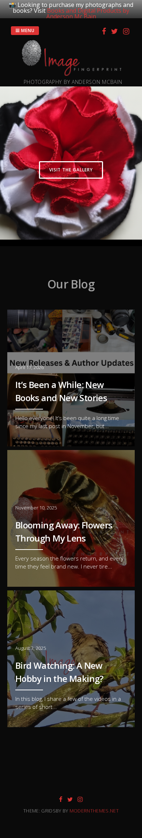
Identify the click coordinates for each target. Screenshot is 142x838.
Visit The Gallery (71, 170)
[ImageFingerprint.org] (73, 74)
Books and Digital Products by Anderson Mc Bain (88, 13)
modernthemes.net (94, 810)
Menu (27, 30)
